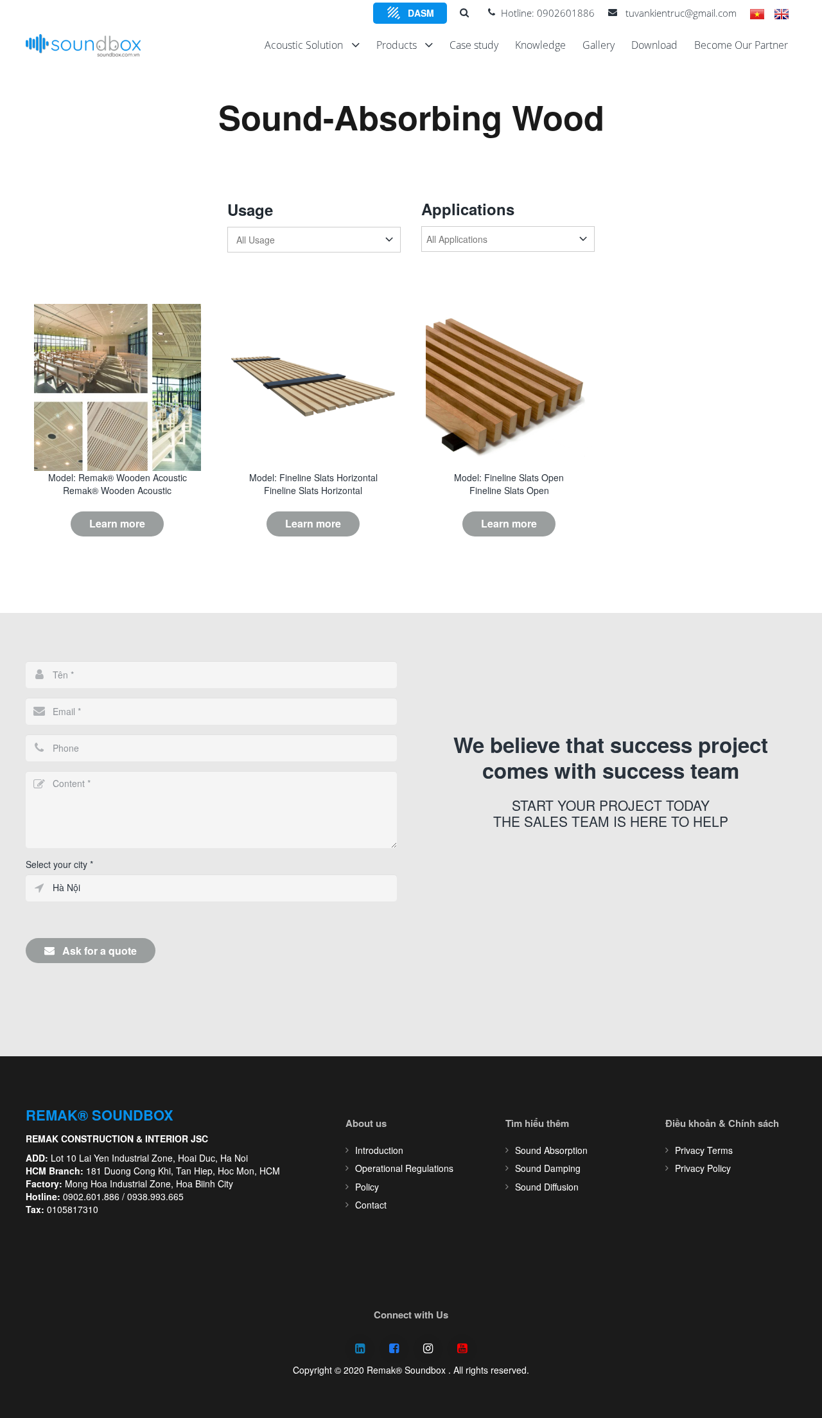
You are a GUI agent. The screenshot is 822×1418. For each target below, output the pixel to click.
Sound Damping (548, 1168)
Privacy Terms (704, 1150)
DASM (421, 12)
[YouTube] (462, 1348)
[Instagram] (428, 1348)
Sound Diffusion (547, 1186)
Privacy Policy (703, 1168)
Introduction (379, 1150)
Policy (367, 1186)
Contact (371, 1204)
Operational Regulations (404, 1168)
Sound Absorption (551, 1150)
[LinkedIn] (359, 1348)
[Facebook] (394, 1348)
